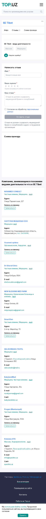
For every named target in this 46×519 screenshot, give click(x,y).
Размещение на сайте (23, 488)
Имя (7, 71)
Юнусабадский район (21, 359)
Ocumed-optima (11, 243)
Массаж (9, 49)
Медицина (21, 49)
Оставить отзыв (23, 117)
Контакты (23, 495)
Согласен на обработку (23, 110)
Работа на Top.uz (23, 501)
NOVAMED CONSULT (12, 191)
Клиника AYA (9, 439)
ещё (30, 194)
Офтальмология (11, 245)
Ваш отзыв (10, 93)
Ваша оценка (11, 83)
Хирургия (22, 245)
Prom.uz (25, 477)
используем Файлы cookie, (16, 507)
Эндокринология (19, 442)
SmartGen (8, 319)
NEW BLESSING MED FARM (15, 291)
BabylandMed (10, 377)
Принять (23, 515)
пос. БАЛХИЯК (23, 233)
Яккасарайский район (21, 449)
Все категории (23, 482)
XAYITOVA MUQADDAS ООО (16, 221)
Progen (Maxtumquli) (13, 409)
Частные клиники (11, 194)
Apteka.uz (17, 477)
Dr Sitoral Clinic (10, 266)
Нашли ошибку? (15, 55)
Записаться (10, 208)
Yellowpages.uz (35, 477)
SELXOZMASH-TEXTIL (13, 349)
